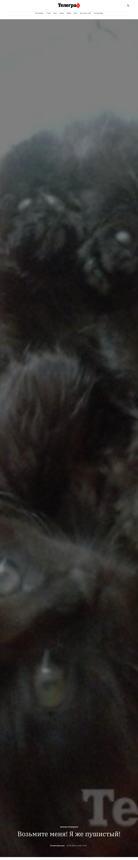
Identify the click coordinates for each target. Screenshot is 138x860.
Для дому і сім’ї (85, 13)
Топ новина (39, 13)
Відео (62, 13)
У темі (48, 13)
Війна (69, 13)
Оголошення (98, 13)
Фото (55, 13)
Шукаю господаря (69, 827)
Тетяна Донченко (57, 846)
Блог (75, 13)
